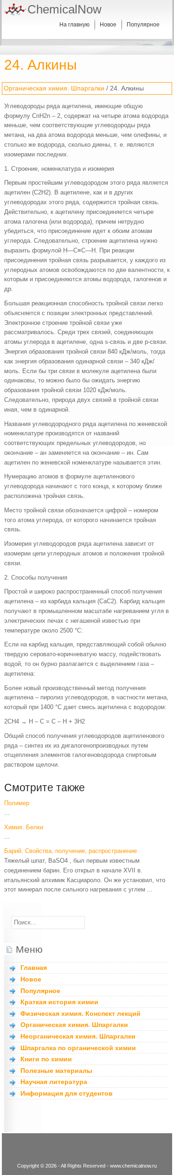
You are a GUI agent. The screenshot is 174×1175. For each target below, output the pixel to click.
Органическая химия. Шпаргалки (54, 88)
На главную (74, 24)
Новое (108, 24)
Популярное (143, 24)
